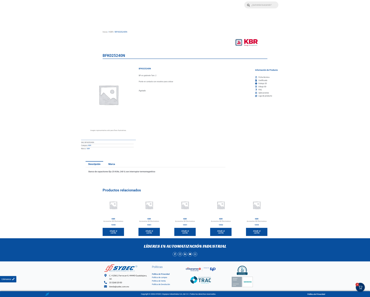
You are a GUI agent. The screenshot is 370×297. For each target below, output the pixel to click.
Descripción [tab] (94, 164)
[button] (142, 5)
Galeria (184, 5)
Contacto (157, 5)
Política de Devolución (161, 284)
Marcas (141, 5)
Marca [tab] (111, 164)
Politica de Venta (159, 281)
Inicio (115, 5)
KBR (111, 32)
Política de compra (159, 277)
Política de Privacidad (161, 274)
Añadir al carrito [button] (113, 232)
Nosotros (128, 5)
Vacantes (171, 5)
